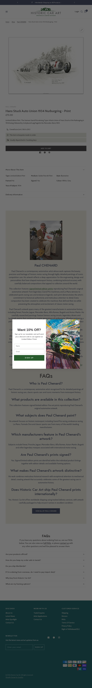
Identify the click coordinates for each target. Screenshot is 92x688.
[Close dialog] (77, 322)
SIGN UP (29, 358)
